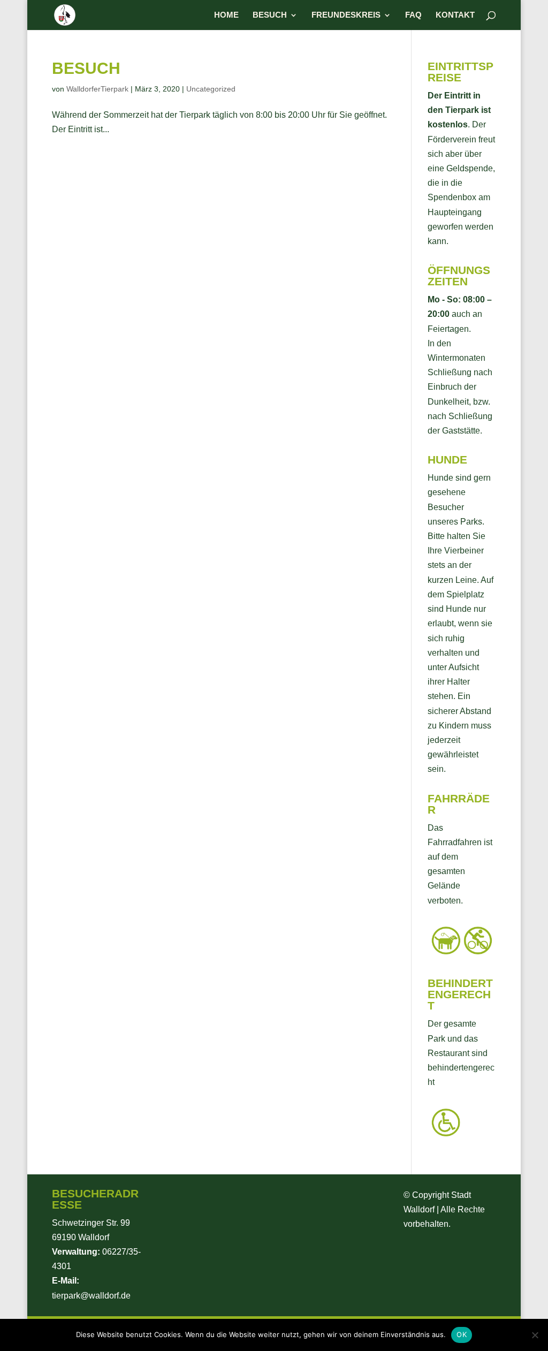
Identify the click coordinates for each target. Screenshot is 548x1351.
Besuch (270, 15)
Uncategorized (210, 89)
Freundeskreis (345, 15)
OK (461, 1334)
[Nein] (534, 1335)
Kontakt (455, 15)
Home (226, 15)
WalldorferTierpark (97, 89)
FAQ (413, 15)
